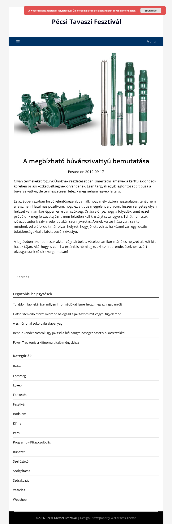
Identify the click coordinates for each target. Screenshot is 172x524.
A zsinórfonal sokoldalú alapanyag (37, 323)
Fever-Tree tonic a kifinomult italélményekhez (46, 342)
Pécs (16, 433)
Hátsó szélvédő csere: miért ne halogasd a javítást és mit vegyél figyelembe (67, 314)
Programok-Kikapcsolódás (32, 442)
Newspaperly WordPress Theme (113, 518)
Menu (151, 41)
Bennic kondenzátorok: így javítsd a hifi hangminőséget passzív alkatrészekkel (69, 333)
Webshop (20, 499)
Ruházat (19, 452)
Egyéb (17, 385)
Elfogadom (151, 10)
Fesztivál (19, 404)
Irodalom (19, 414)
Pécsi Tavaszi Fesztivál (86, 21)
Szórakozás (21, 480)
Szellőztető (21, 461)
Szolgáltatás (21, 471)
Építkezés (19, 395)
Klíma (17, 423)
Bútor (17, 366)
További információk (124, 10)
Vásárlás (19, 490)
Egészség (19, 376)
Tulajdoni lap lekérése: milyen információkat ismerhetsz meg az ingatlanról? (67, 304)
